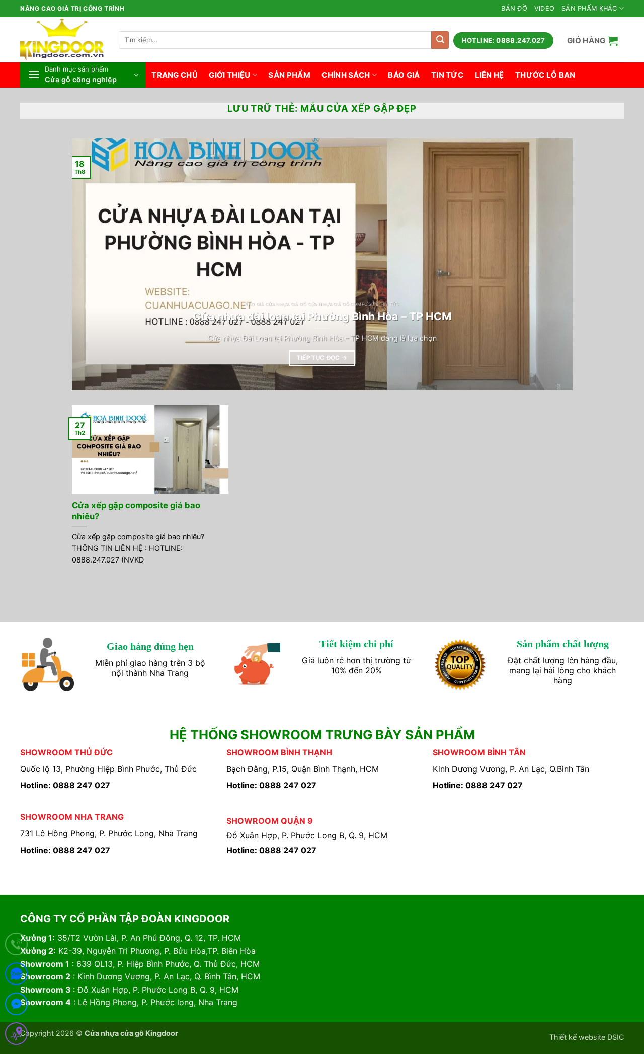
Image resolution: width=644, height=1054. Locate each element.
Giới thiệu (229, 75)
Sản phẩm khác (589, 8)
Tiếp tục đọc (322, 357)
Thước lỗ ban (545, 75)
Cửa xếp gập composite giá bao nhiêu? (136, 510)
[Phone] (16, 946)
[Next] (549, 264)
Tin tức (447, 75)
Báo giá (404, 75)
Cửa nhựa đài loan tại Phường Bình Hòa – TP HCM (322, 316)
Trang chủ (174, 75)
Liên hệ (489, 75)
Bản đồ (514, 8)
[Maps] (16, 1035)
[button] (592, 40)
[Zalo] (16, 975)
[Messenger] (16, 1006)
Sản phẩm (289, 75)
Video (544, 8)
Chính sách (345, 75)
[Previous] (95, 264)
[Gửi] (440, 40)
